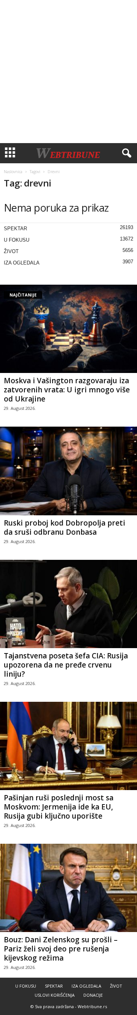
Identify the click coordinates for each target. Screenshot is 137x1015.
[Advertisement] (68, 71)
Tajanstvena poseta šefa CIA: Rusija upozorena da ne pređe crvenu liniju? (66, 665)
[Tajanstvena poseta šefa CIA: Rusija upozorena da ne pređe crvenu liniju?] (68, 604)
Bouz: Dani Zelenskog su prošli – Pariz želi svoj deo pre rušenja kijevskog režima (61, 949)
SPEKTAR (15, 228)
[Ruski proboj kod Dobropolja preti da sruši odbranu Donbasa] (68, 471)
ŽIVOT (11, 251)
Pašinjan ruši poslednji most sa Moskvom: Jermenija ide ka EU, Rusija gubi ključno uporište (58, 807)
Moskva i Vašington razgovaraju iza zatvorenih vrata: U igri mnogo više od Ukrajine (67, 390)
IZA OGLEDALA (22, 263)
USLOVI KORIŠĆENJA (55, 995)
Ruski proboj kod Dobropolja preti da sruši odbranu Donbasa (64, 527)
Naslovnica (13, 171)
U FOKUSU (16, 240)
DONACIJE (93, 995)
